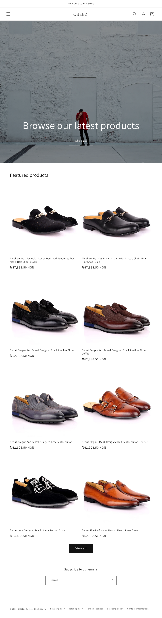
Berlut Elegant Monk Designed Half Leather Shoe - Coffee (115, 442)
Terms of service (95, 608)
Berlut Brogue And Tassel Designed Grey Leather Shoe (41, 442)
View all (81, 548)
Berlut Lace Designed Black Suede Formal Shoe (37, 530)
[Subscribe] (112, 580)
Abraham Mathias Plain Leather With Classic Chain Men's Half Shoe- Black (115, 260)
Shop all (81, 141)
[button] (8, 14)
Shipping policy (115, 608)
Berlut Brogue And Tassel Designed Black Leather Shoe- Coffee (114, 352)
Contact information (138, 608)
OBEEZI (21, 608)
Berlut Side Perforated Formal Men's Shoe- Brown (110, 530)
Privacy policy (57, 608)
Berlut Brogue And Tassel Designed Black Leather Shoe (41, 350)
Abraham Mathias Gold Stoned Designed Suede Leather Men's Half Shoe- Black (42, 260)
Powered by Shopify (36, 608)
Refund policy (76, 608)
